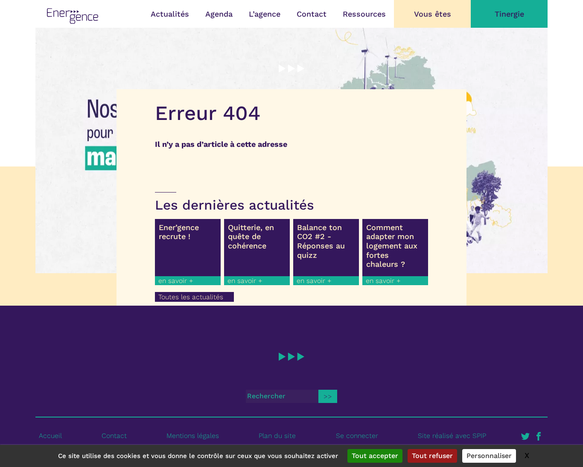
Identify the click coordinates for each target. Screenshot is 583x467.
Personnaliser (489, 456)
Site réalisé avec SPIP (452, 436)
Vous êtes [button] (432, 13)
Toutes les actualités (190, 297)
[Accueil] (72, 16)
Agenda (219, 13)
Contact (311, 13)
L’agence (264, 13)
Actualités (170, 13)
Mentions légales (192, 436)
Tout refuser (432, 456)
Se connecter (357, 436)
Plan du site (277, 436)
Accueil (50, 436)
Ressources (364, 13)
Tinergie (509, 13)
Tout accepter (375, 456)
